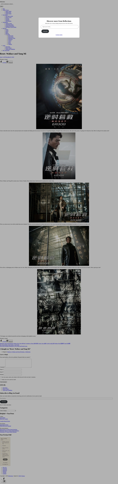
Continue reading (59, 34)
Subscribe (45, 31)
